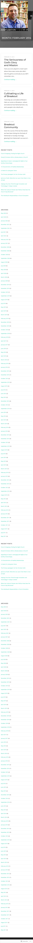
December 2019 (5, 284)
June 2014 (3, 412)
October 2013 (4, 442)
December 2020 (5, 247)
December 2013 (5, 435)
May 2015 (3, 397)
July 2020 (3, 266)
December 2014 (5, 401)
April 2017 (3, 341)
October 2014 (4, 405)
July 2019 (3, 303)
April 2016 (3, 356)
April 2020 (3, 273)
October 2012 (4, 487)
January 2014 (4, 431)
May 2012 (3, 499)
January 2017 (4, 344)
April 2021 (3, 236)
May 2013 (3, 461)
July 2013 (3, 453)
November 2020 (5, 251)
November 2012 (5, 483)
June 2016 (3, 348)
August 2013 (4, 450)
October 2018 (4, 329)
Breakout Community (11, 126)
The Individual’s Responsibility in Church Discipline (14, 195)
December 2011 (5, 517)
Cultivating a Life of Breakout (13, 95)
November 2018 (5, 326)
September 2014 (5, 408)
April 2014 (3, 420)
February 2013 (5, 472)
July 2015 (3, 390)
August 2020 (4, 262)
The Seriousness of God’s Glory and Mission (15, 62)
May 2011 (3, 536)
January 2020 (4, 281)
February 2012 (5, 510)
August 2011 (4, 529)
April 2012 (3, 502)
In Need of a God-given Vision (9, 170)
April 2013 (3, 465)
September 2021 (5, 228)
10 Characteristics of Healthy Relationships (12, 167)
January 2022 (4, 221)
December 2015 (5, 371)
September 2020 (5, 258)
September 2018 (5, 333)
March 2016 (4, 360)
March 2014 (4, 423)
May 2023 (3, 213)
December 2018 (5, 322)
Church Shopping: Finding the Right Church (12, 153)
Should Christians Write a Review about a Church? (14, 157)
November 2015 (5, 375)
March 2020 (4, 277)
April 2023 (3, 217)
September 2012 (5, 491)
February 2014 (5, 427)
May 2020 (3, 269)
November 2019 (5, 288)
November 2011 (5, 521)
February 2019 (5, 318)
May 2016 (3, 352)
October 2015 (4, 378)
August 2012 (4, 495)
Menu (31, 15)
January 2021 (4, 243)
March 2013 (4, 468)
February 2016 (5, 363)
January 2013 (4, 476)
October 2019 (4, 292)
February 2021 (5, 239)
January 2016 (4, 367)
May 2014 (3, 416)
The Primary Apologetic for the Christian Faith (13, 174)
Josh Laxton (8, 30)
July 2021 (3, 232)
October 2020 (4, 254)
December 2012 (5, 480)
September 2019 (5, 296)
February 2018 (5, 337)
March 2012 (4, 506)
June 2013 (3, 457)
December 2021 (5, 224)
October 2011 (4, 525)
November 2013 (5, 438)
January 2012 (4, 514)
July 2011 (3, 532)
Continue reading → (10, 79)
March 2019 (4, 314)
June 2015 (3, 393)
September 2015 (5, 382)
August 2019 (4, 299)
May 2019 (3, 307)
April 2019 (3, 311)
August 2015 (4, 386)
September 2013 (5, 446)
